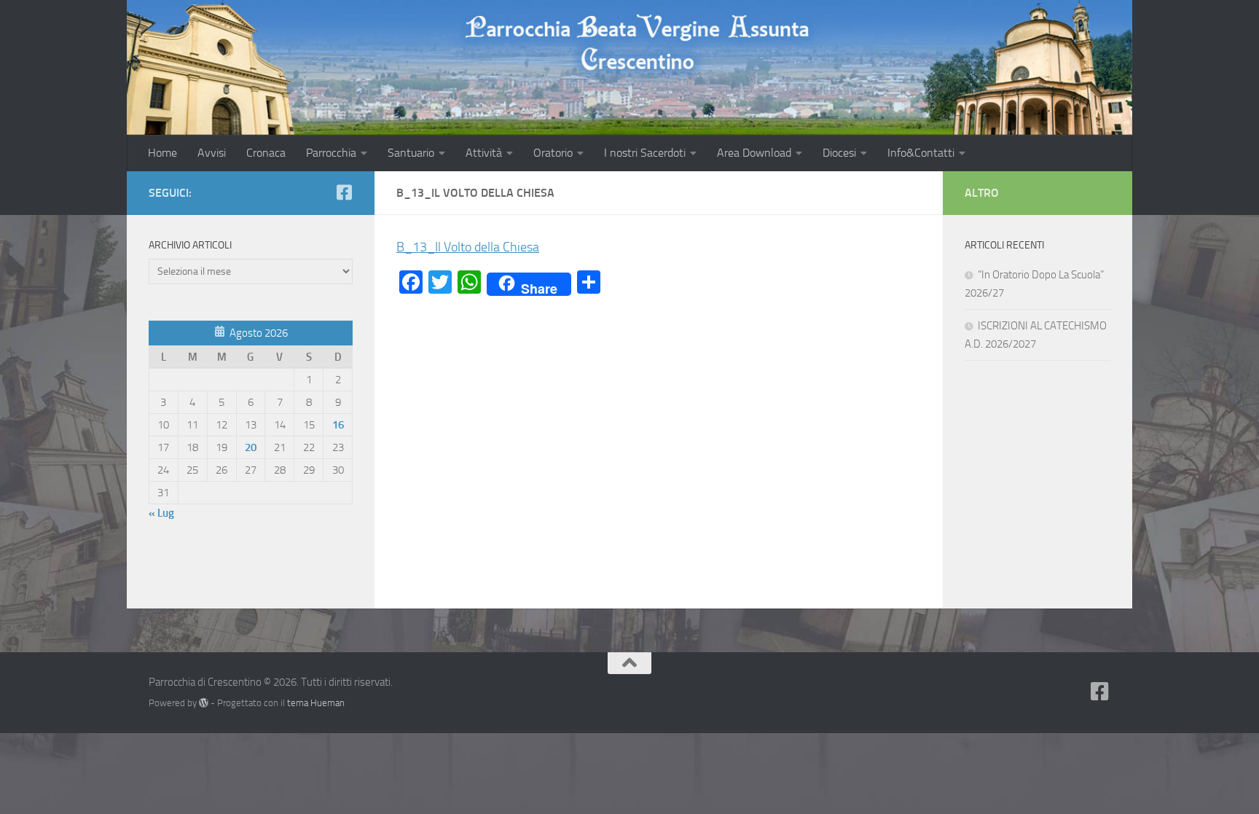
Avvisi (211, 153)
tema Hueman (316, 702)
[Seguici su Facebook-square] (344, 192)
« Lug (161, 513)
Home (162, 153)
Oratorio (553, 153)
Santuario (411, 153)
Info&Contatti (920, 153)
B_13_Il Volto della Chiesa (467, 247)
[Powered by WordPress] (203, 703)
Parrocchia (331, 153)
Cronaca (266, 153)
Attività (484, 153)
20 (250, 447)
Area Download (754, 153)
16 (338, 424)
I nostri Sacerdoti (645, 153)
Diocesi (839, 153)
